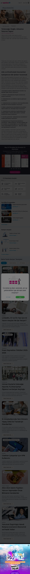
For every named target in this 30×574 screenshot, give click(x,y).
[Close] (28, 545)
